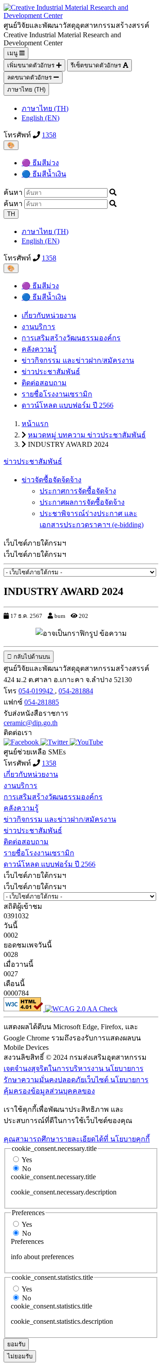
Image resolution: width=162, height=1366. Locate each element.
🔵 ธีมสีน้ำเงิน (44, 174)
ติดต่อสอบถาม (44, 383)
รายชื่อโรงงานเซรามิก (57, 394)
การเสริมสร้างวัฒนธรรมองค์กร (71, 338)
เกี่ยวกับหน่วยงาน (49, 315)
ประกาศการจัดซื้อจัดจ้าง (78, 491)
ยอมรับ (16, 1344)
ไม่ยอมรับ (19, 1356)
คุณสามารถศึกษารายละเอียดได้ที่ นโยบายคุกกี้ (77, 1139)
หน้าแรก (35, 423)
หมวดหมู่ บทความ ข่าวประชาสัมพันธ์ (87, 435)
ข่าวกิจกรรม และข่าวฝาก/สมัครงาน (78, 360)
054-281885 (41, 702)
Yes (27, 1159)
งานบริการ (38, 326)
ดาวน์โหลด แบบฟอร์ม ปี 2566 (67, 405)
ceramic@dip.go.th (31, 723)
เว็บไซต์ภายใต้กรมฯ (35, 554)
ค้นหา (13, 192)
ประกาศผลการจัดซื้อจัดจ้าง (82, 502)
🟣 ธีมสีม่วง (40, 163)
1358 (49, 135)
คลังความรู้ (39, 349)
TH (11, 214)
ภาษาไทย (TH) (26, 89)
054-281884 (75, 691)
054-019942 (36, 691)
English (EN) (40, 118)
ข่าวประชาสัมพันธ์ (51, 371)
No (26, 1168)
